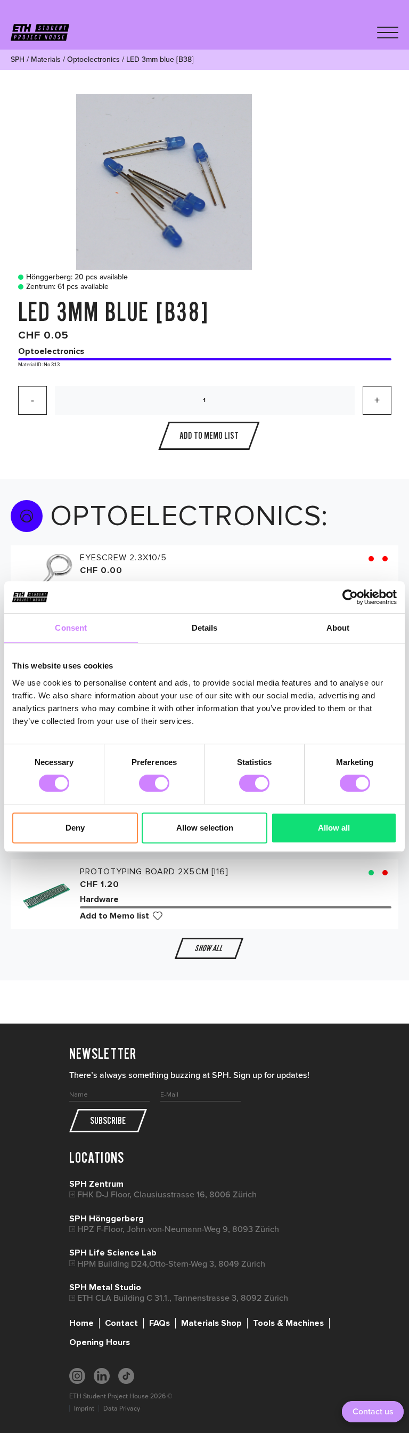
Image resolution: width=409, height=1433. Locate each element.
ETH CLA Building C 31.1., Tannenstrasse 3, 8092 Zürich (182, 1298)
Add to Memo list (114, 916)
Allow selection (204, 827)
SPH (17, 59)
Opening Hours (99, 1342)
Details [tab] (205, 627)
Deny (75, 827)
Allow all (334, 827)
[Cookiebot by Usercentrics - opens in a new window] (350, 597)
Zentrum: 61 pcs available (67, 287)
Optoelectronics (93, 59)
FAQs (159, 1323)
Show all (208, 948)
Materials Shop (211, 1323)
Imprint (84, 1408)
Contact (121, 1323)
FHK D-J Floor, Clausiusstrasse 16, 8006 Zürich (167, 1194)
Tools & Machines (288, 1323)
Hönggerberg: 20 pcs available (77, 277)
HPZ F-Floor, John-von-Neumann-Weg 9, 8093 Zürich (178, 1229)
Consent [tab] (71, 627)
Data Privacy (121, 1408)
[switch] (154, 783)
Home (81, 1323)
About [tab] (338, 627)
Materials (46, 59)
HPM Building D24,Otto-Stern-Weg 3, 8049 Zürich (171, 1264)
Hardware (99, 899)
